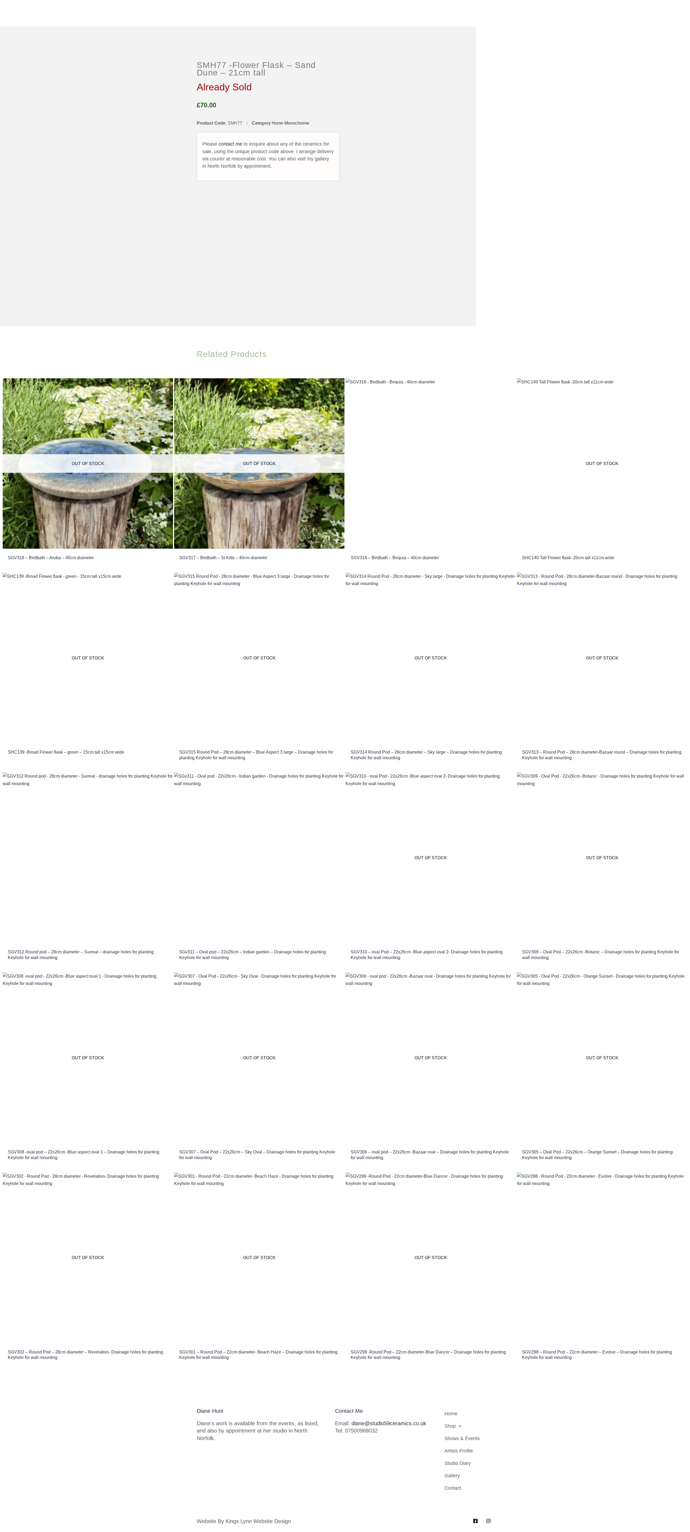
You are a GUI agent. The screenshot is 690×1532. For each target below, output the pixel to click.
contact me (230, 144)
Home (450, 1413)
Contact (452, 1488)
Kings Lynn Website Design (258, 1521)
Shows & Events (462, 1438)
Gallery (452, 1475)
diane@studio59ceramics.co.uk (388, 1423)
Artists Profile (458, 1451)
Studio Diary (457, 1463)
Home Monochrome (290, 123)
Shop (450, 1426)
